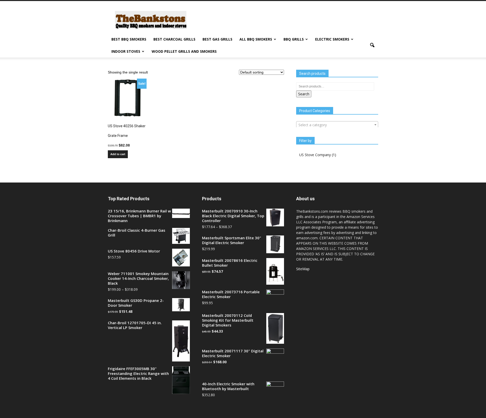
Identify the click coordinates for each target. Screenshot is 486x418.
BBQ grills (294, 39)
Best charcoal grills (174, 39)
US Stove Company (315, 154)
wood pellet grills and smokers (184, 51)
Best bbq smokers (128, 39)
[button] (372, 45)
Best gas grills (217, 39)
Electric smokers (332, 39)
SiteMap (303, 268)
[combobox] (337, 124)
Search (303, 94)
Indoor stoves (125, 51)
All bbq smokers (255, 39)
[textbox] (337, 125)
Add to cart (117, 154)
